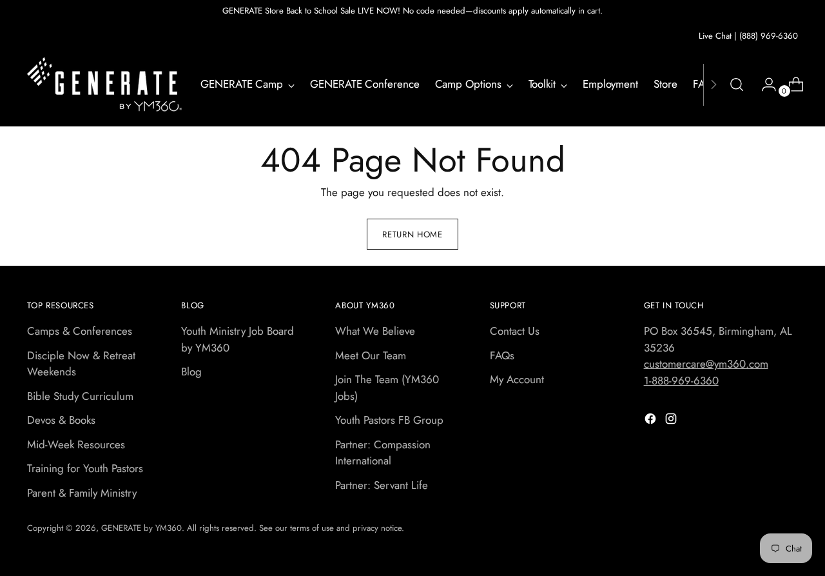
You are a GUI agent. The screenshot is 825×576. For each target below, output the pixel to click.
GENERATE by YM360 (141, 528)
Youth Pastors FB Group (389, 420)
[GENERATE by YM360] (104, 84)
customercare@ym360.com (706, 364)
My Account (517, 379)
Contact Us (514, 331)
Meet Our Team (370, 355)
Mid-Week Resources (76, 444)
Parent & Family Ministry (82, 493)
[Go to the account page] (764, 84)
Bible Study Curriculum (80, 396)
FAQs (502, 355)
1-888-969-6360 (681, 380)
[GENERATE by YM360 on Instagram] (672, 421)
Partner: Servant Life (381, 485)
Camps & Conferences (79, 331)
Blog (191, 371)
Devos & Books (61, 420)
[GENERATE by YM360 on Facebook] (651, 421)
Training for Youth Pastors (85, 468)
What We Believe (375, 331)
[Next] (713, 84)
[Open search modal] (737, 84)
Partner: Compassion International (383, 453)
